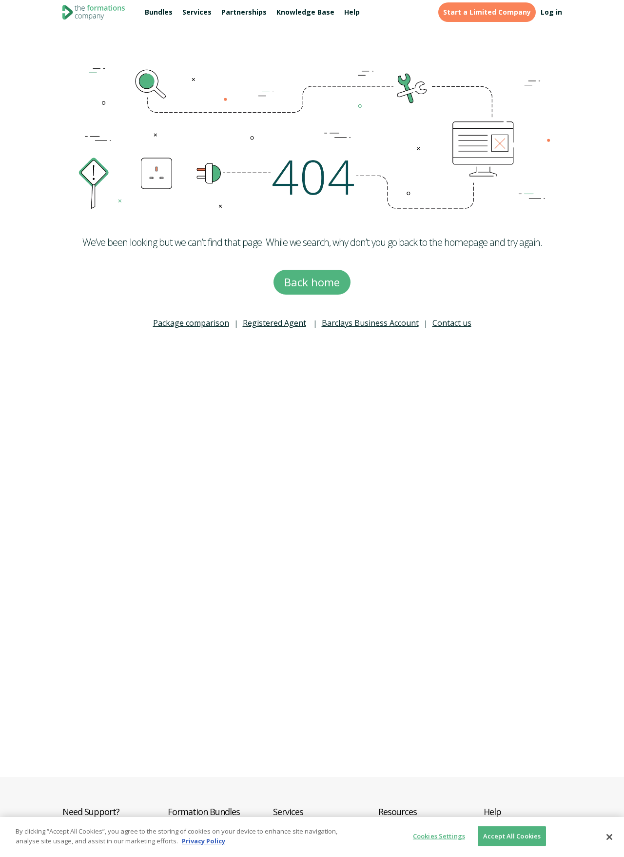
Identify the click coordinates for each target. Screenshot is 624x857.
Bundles (159, 12)
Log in (551, 12)
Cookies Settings (439, 836)
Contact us (451, 323)
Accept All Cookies (512, 836)
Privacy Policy (203, 840)
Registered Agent (274, 323)
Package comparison (191, 323)
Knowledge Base (305, 12)
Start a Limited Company (487, 12)
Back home (312, 282)
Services (197, 12)
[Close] (609, 837)
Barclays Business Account (370, 323)
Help (352, 12)
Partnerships (244, 12)
